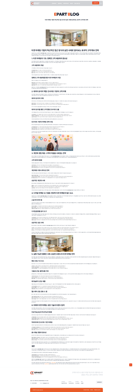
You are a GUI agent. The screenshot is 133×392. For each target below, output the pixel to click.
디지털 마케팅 (53, 362)
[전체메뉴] (101, 3)
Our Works (77, 383)
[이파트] (35, 3)
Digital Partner (64, 383)
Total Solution (71, 383)
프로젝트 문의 (47, 363)
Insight (82, 383)
